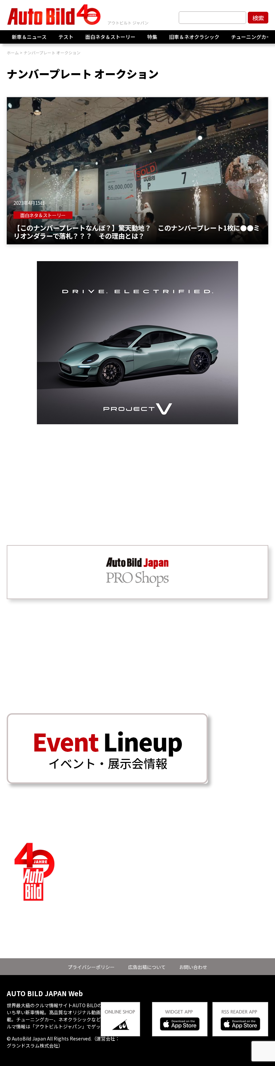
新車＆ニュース (29, 36)
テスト (65, 36)
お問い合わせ (193, 967)
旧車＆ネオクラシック (194, 36)
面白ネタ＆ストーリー (110, 36)
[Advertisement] (137, 471)
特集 (152, 36)
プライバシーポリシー (91, 967)
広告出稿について (147, 967)
